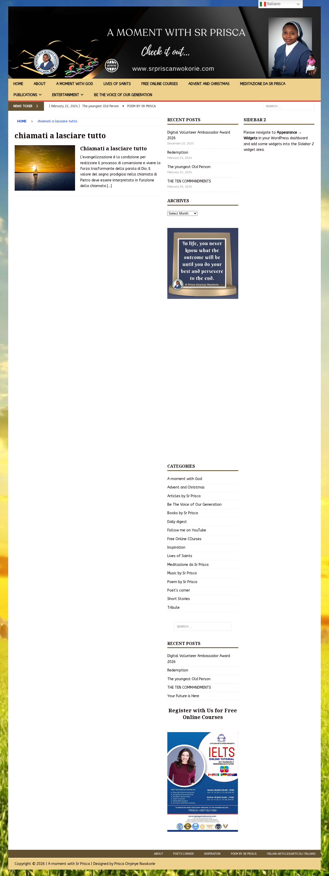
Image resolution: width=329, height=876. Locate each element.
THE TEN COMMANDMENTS (189, 181)
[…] (109, 186)
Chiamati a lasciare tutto (113, 148)
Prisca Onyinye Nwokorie (134, 864)
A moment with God (74, 84)
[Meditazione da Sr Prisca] (45, 168)
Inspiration (176, 547)
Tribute (173, 607)
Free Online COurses (159, 84)
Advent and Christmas (209, 84)
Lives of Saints (117, 84)
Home (18, 84)
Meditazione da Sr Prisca (262, 84)
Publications (25, 95)
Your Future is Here (183, 696)
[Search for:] (288, 106)
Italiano (273, 4)
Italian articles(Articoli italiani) (291, 853)
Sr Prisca (83, 864)
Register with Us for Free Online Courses (202, 714)
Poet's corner (178, 590)
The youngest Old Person (189, 167)
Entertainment (65, 95)
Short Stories (178, 599)
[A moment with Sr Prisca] (164, 75)
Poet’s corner (183, 853)
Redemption (177, 152)
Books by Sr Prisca (182, 513)
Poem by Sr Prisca (182, 582)
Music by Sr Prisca (182, 573)
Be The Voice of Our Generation (123, 95)
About (40, 84)
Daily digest (177, 522)
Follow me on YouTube (186, 530)
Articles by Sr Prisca (183, 496)
